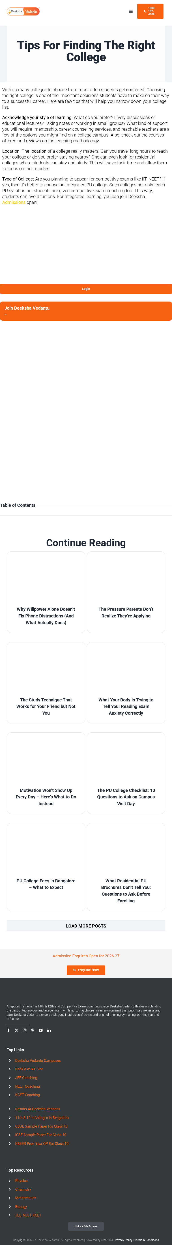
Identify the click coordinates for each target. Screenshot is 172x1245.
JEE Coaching (26, 1078)
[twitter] (16, 1030)
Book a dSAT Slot (29, 1069)
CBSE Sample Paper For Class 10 (41, 1126)
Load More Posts (86, 926)
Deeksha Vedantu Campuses (38, 1060)
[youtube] (41, 1030)
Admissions (14, 202)
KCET (37, 1215)
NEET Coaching (27, 1086)
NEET (27, 1215)
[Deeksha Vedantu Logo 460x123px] (23, 9)
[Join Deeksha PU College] (86, 311)
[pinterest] (32, 1030)
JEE (18, 1215)
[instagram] (24, 1030)
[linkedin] (49, 1030)
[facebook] (8, 1030)
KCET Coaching (27, 1095)
